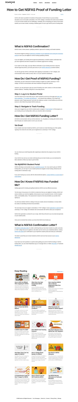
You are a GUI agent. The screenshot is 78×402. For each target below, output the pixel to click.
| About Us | (43, 398)
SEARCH (54, 2)
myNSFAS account (39, 167)
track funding (49, 109)
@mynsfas (54, 243)
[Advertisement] (39, 36)
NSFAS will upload (19, 231)
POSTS (40, 2)
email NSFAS (18, 176)
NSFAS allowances (46, 67)
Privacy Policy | (53, 398)
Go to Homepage (36, 398)
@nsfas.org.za (18, 245)
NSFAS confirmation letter (22, 228)
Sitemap (60, 398)
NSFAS (62, 14)
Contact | (48, 398)
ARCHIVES (47, 2)
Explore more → (60, 271)
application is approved (55, 207)
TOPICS (35, 2)
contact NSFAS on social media (54, 174)
